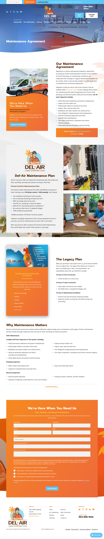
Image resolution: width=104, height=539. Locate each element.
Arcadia (16, 300)
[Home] (50, 11)
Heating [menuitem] (39, 22)
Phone (15, 429)
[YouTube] (21, 12)
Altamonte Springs (20, 293)
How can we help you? (20, 450)
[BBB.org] (24, 12)
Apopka (16, 296)
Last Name (55, 422)
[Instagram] (14, 12)
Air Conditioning (53, 512)
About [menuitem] (75, 22)
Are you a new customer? (20, 443)
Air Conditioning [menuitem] (29, 22)
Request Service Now (18, 125)
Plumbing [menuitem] (47, 22)
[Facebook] (10, 12)
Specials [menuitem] (68, 22)
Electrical (63, 509)
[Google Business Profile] (7, 12)
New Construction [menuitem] (58, 22)
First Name (17, 422)
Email (53, 429)
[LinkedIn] (17, 12)
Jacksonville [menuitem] (18, 22)
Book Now (79, 15)
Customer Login (92, 15)
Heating (51, 515)
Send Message (51, 489)
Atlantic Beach (19, 303)
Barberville (17, 310)
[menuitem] (67, 529)
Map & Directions (34, 516)
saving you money (71, 90)
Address (16, 436)
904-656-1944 (88, 8)
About (62, 515)
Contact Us (64, 518)
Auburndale (18, 307)
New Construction (66, 512)
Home (51, 509)
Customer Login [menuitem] (84, 22)
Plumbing (52, 518)
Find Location (30, 2)
